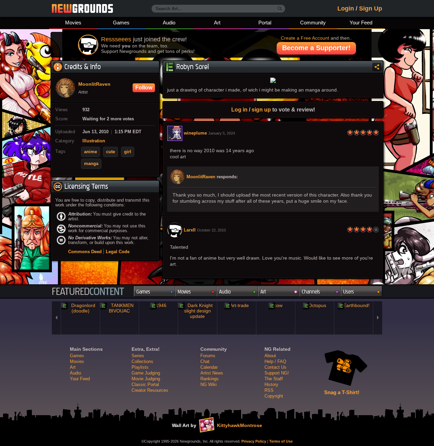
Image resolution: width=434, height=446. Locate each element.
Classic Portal (145, 384)
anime (90, 151)
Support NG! (276, 373)
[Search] (280, 8)
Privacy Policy (253, 441)
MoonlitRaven (200, 177)
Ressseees (116, 39)
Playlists (140, 367)
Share (376, 67)
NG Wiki (208, 384)
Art (217, 22)
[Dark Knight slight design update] (197, 311)
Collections (142, 361)
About (270, 355)
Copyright (273, 396)
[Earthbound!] (353, 305)
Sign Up (370, 8)
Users (348, 291)
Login (345, 8)
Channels (311, 291)
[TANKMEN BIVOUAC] (119, 308)
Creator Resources (150, 390)
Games (121, 22)
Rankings (209, 378)
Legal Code (118, 251)
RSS (269, 390)
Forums (207, 355)
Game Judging (146, 373)
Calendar (209, 367)
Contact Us (275, 367)
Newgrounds (82, 8)
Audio (169, 22)
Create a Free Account (305, 38)
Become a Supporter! (316, 48)
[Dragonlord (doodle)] (80, 308)
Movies (73, 22)
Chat (205, 361)
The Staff (273, 378)
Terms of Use (281, 441)
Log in (239, 109)
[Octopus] (314, 305)
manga (91, 163)
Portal (264, 22)
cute (110, 151)
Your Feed (361, 22)
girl (127, 151)
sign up (261, 109)
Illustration (93, 141)
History (271, 384)
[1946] (158, 305)
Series (138, 355)
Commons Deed (85, 251)
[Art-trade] (236, 305)
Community (313, 22)
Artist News (211, 373)
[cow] (275, 305)
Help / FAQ (275, 361)
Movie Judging (146, 378)
